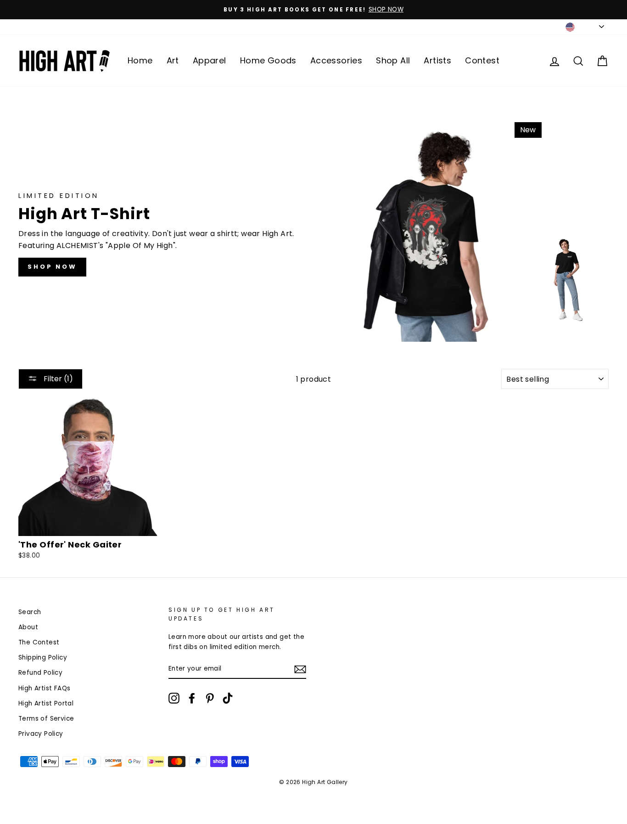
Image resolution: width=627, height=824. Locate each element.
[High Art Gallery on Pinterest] (209, 698)
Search (29, 612)
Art (173, 60)
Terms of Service (46, 718)
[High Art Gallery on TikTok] (227, 698)
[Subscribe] (300, 669)
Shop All (393, 60)
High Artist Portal (45, 703)
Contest (482, 60)
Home (140, 60)
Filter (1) (57, 378)
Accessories (336, 60)
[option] (313, 10)
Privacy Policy (40, 733)
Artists (437, 60)
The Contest (38, 642)
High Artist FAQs (44, 688)
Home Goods (268, 60)
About (28, 627)
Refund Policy (40, 672)
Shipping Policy (42, 657)
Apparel (209, 60)
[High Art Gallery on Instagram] (173, 698)
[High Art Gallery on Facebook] (191, 698)
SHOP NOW (52, 266)
